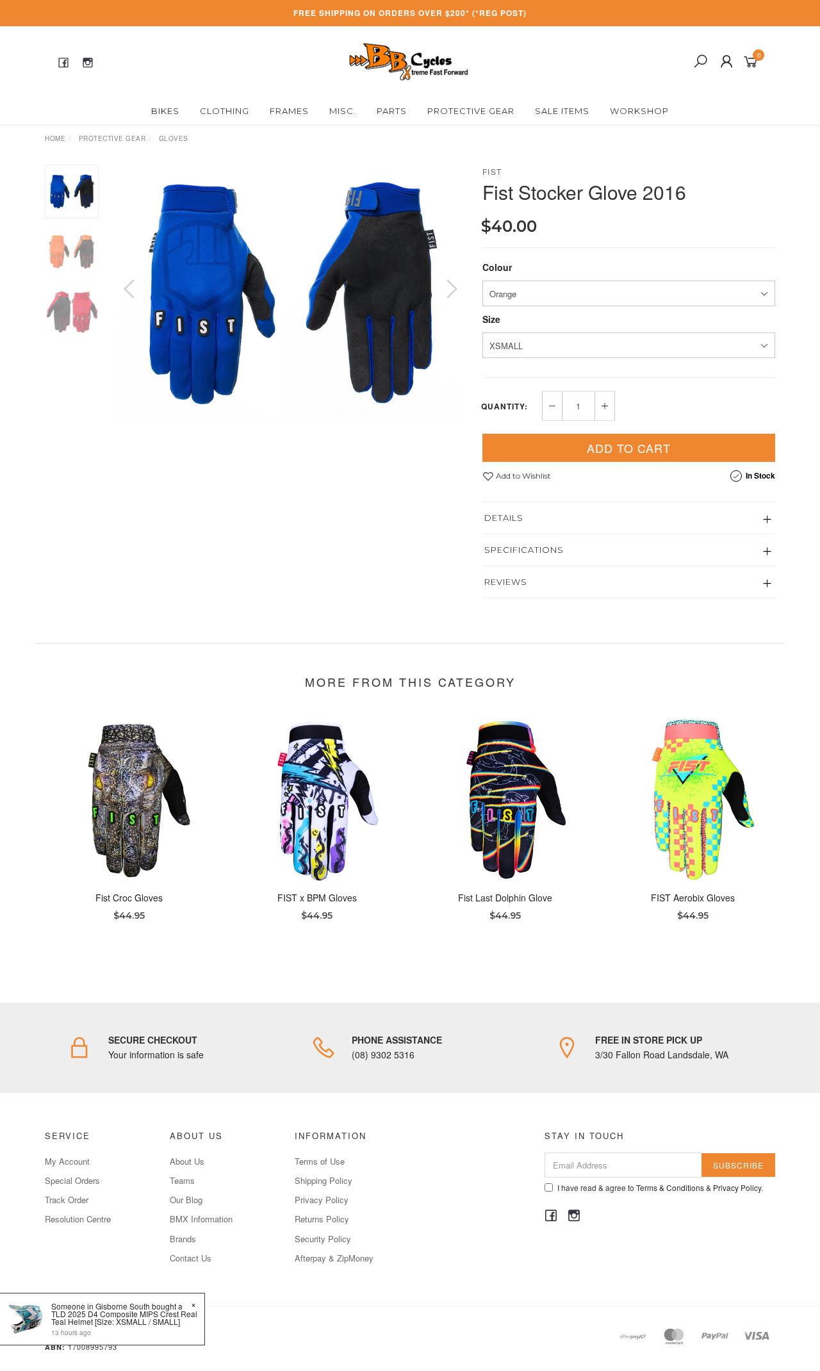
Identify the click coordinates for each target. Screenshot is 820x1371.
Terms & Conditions (670, 1187)
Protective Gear (470, 111)
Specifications (524, 550)
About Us (187, 1161)
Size (491, 319)
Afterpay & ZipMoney (334, 1258)
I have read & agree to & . (660, 1187)
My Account (67, 1161)
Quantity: (504, 406)
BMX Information (201, 1219)
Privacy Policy (321, 1200)
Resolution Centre (78, 1219)
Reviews (505, 582)
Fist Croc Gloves (129, 897)
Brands (183, 1239)
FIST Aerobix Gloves (693, 897)
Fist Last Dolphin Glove (505, 897)
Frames (289, 111)
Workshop (639, 111)
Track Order (66, 1200)
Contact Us (190, 1258)
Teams (182, 1180)
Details (503, 518)
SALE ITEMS (562, 111)
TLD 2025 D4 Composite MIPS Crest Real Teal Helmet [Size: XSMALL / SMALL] (124, 1317)
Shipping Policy (323, 1180)
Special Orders (72, 1180)
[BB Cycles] (408, 60)
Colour (497, 267)
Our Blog (186, 1200)
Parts (392, 111)
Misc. (342, 111)
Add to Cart (629, 447)
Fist (492, 171)
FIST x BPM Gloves (317, 897)
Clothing (224, 111)
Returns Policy (322, 1219)
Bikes (165, 111)
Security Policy (323, 1239)
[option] (290, 294)
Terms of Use (320, 1161)
